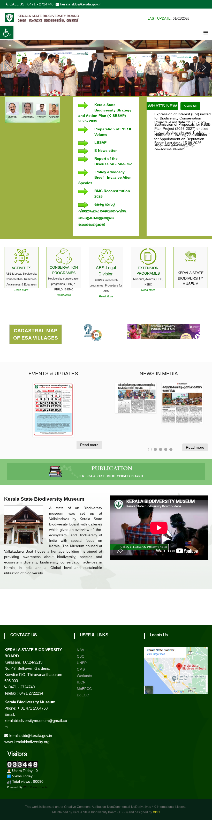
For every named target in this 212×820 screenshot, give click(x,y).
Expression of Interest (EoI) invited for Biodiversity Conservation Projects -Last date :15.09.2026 (182, 112)
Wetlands (84, 676)
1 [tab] (150, 449)
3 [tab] (160, 449)
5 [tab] (170, 449)
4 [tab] (165, 449)
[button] (6, 32)
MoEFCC (84, 689)
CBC (80, 656)
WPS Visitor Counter (36, 787)
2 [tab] (155, 449)
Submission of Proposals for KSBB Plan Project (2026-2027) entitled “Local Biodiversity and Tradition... (182, 123)
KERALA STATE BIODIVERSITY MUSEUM (190, 278)
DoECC (83, 695)
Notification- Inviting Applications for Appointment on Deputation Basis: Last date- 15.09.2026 (180, 133)
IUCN (81, 682)
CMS (81, 669)
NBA (80, 650)
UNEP (82, 663)
